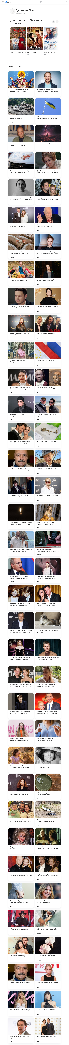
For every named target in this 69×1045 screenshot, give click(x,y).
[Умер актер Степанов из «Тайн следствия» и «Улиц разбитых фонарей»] (48, 462)
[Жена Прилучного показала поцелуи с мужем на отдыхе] (48, 597)
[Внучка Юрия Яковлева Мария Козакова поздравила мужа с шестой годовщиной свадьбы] (21, 381)
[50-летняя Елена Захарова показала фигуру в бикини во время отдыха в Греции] (21, 787)
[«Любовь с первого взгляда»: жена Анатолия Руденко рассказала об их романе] (21, 219)
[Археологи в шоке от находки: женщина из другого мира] (48, 435)
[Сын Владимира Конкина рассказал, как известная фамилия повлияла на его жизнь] (48, 219)
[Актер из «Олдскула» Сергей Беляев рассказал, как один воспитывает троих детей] (21, 273)
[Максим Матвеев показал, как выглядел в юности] (21, 408)
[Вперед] (57, 21)
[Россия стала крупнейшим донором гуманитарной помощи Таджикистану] (48, 354)
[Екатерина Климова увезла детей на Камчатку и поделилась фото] (48, 300)
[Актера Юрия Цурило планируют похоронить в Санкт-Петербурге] (48, 841)
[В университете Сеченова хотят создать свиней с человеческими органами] (21, 246)
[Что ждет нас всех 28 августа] (48, 138)
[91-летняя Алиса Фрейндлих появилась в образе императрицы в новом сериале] (21, 489)
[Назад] (53, 21)
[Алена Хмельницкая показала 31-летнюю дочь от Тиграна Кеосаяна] (21, 192)
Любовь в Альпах (49, 52)
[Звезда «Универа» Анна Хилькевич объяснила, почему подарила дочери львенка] (21, 760)
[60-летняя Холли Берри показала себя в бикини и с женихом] (21, 543)
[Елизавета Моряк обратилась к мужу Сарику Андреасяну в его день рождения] (21, 814)
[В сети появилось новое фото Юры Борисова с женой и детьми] (21, 868)
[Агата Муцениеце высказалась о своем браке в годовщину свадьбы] (21, 435)
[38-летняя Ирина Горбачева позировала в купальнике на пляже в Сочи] (48, 570)
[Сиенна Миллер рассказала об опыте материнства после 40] (21, 1003)
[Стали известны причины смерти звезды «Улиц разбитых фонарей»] (21, 516)
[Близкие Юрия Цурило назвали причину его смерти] (21, 976)
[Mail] (6, 2)
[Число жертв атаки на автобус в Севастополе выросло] (21, 165)
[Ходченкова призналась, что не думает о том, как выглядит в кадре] (21, 652)
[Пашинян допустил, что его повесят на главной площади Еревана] (21, 570)
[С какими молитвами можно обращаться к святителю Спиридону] (21, 84)
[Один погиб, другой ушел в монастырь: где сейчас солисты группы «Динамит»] (48, 327)
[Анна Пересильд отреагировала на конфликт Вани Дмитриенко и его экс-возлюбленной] (21, 679)
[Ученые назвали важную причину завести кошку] (48, 625)
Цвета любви (31, 52)
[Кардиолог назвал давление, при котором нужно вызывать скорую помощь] (48, 922)
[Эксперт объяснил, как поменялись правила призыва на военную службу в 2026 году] (48, 543)
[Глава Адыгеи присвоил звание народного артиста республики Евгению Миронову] (21, 1030)
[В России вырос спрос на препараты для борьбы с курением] (48, 733)
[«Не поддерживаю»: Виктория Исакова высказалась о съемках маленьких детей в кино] (48, 246)
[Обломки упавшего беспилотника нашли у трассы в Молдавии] (48, 814)
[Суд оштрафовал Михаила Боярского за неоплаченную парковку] (21, 922)
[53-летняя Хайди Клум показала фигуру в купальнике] (48, 895)
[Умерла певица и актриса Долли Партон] (21, 841)
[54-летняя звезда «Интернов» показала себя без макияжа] (48, 679)
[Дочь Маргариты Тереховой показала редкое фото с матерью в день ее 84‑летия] (48, 165)
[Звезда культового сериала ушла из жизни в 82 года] (48, 760)
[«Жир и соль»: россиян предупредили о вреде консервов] (48, 787)
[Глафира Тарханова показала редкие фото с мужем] (21, 327)
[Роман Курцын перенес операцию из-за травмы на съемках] (48, 652)
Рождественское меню (18, 52)
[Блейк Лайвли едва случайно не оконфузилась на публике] (48, 516)
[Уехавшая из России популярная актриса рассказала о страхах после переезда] (48, 976)
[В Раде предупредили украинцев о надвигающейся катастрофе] (48, 111)
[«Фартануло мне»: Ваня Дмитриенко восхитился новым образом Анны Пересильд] (21, 354)
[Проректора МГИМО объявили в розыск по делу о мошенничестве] (21, 706)
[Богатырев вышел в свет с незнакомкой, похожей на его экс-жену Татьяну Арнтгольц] (48, 192)
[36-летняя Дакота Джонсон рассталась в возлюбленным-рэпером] (48, 1003)
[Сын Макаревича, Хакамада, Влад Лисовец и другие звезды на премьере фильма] (48, 273)
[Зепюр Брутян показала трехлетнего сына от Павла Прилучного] (21, 949)
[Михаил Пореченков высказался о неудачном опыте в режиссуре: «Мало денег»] (21, 625)
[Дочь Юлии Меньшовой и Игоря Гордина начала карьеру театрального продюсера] (21, 597)
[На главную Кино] (9, 2)
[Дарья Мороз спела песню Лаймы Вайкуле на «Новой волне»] (48, 489)
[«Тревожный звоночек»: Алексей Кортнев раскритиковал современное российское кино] (21, 138)
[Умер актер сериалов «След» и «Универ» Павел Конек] (21, 300)
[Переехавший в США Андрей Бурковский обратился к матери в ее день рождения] (48, 84)
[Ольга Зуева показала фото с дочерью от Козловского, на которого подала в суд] (48, 1030)
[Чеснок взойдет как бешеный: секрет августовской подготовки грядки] (48, 949)
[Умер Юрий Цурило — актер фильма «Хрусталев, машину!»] (21, 462)
